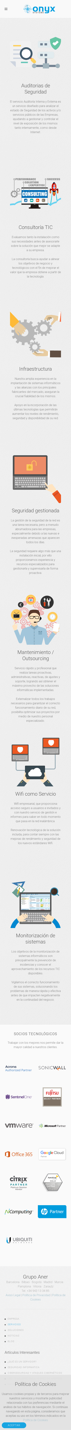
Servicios (14, 1324)
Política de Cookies (35, 1420)
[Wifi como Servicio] (35, 792)
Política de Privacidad (36, 1295)
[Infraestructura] (35, 367)
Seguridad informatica (24, 1367)
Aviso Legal (13, 1295)
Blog (11, 1341)
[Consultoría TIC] (35, 226)
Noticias (13, 1335)
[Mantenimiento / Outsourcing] (35, 660)
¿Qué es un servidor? (22, 1361)
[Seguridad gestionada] (35, 516)
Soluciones (16, 1330)
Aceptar (14, 1425)
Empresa (13, 1318)
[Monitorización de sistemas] (35, 942)
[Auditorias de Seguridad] (35, 83)
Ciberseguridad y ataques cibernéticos (35, 1373)
